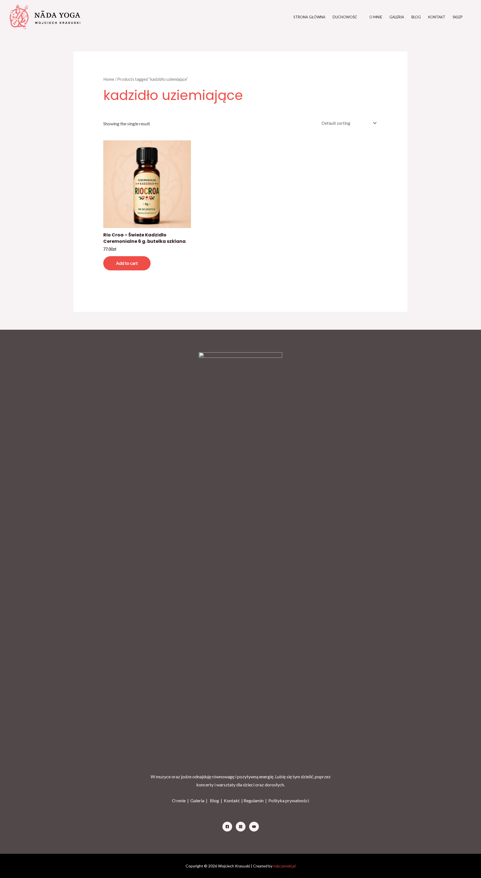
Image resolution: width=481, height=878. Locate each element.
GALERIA (396, 17)
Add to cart (127, 263)
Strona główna (309, 17)
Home (108, 79)
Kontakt (436, 17)
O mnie (375, 17)
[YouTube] (254, 826)
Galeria (197, 800)
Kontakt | (234, 800)
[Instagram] (241, 826)
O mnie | (181, 800)
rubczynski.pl (284, 866)
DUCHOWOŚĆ (345, 17)
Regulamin (254, 800)
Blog (416, 17)
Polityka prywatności (288, 800)
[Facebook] (227, 826)
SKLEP (458, 17)
